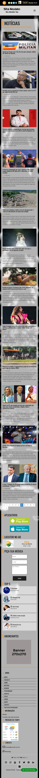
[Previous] (7, 505)
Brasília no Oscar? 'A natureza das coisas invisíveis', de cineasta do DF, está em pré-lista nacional (18, 288)
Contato (6, 705)
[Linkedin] (33, 762)
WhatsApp (8, 751)
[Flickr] (19, 766)
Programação (8, 691)
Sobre (6, 683)
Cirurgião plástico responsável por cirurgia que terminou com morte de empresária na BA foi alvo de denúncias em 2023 (19, 131)
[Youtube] (15, 762)
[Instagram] (6, 762)
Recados (6, 688)
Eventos (6, 694)
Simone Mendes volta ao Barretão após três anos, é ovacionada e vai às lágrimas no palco (17, 249)
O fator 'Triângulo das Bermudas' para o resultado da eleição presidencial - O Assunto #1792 (19, 485)
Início (5, 677)
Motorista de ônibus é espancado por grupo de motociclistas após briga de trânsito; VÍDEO (19, 367)
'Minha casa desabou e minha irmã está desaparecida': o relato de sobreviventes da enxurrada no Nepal (18, 210)
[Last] (6, 508)
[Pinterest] (28, 762)
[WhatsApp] (10, 762)
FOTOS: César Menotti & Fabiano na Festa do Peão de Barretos (17, 446)
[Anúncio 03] (19, 649)
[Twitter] (24, 762)
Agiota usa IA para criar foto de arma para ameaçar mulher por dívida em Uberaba (19, 52)
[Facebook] (19, 762)
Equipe (6, 702)
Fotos (6, 696)
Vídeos (6, 699)
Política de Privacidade (11, 707)
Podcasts (7, 680)
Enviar (19, 578)
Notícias (6, 685)
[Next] (3, 508)
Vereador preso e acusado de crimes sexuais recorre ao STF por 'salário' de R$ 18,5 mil (19, 91)
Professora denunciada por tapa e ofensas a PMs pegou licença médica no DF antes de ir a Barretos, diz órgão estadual (18, 171)
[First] (4, 505)
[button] (34, 10)
